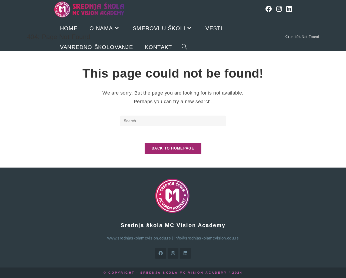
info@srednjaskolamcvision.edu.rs (206, 238)
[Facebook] (268, 9)
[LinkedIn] (289, 9)
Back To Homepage (173, 148)
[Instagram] (279, 9)
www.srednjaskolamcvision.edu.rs (139, 238)
